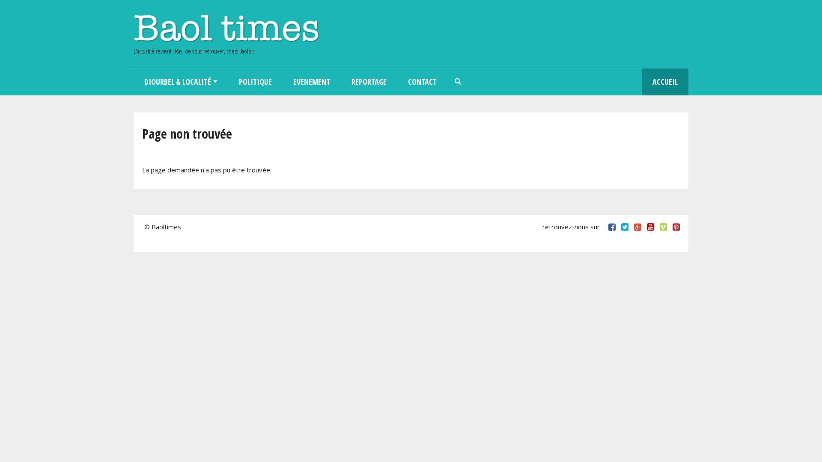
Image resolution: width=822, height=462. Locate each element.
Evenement (311, 82)
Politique (255, 82)
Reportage (369, 82)
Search (458, 81)
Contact (422, 82)
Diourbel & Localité (177, 82)
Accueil (665, 82)
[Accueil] (226, 28)
